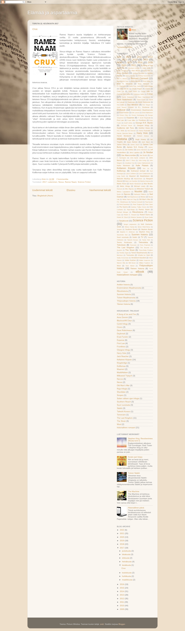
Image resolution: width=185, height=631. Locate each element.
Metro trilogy (125, 186)
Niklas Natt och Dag (129, 199)
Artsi (134, 30)
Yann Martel (130, 266)
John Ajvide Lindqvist (137, 158)
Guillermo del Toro (125, 128)
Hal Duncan (131, 130)
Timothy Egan (123, 253)
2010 (128, 57)
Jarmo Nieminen (141, 150)
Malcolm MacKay (123, 179)
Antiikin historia (123, 285)
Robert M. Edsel (122, 217)
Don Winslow (133, 105)
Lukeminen (52, 182)
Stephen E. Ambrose (127, 232)
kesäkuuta (126, 565)
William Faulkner (144, 263)
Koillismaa (121, 171)
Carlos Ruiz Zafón (135, 86)
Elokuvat (121, 110)
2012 (150, 57)
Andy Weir (146, 70)
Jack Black (146, 142)
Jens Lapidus (134, 153)
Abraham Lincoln (133, 68)
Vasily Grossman (122, 258)
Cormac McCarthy (123, 94)
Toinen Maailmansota (139, 253)
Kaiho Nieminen (123, 166)
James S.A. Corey (135, 147)
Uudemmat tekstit (42, 190)
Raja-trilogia (131, 209)
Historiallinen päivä (136, 508)
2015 (145, 59)
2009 (119, 57)
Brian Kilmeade (143, 84)
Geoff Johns (128, 123)
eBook (140, 271)
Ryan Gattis (149, 217)
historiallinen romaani (127, 274)
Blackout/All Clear (122, 81)
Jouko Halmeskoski (143, 163)
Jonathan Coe (129, 163)
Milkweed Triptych (143, 189)
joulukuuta (126, 551)
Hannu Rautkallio (144, 130)
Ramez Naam (71, 182)
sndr (102, 624)
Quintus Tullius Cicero (138, 207)
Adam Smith (146, 68)
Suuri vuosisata (123, 237)
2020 (123, 65)
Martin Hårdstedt (135, 184)
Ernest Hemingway (138, 115)
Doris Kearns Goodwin (125, 107)
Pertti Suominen (124, 204)
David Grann (141, 99)
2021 (133, 65)
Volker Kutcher (130, 260)
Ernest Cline (124, 115)
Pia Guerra (123, 207)
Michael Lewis (139, 186)
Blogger (122, 624)
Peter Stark (149, 204)
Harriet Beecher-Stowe (125, 133)
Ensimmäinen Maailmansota (142, 110)
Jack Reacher (123, 356)
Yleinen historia (137, 269)
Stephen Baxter (147, 229)
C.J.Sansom (121, 86)
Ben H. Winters (122, 78)
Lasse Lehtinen (131, 173)
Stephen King (144, 232)
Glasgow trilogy (143, 125)
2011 (139, 57)
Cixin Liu (120, 91)
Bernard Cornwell (139, 78)
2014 (134, 59)
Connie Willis (145, 91)
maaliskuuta (127, 580)
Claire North (132, 91)
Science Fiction (84, 182)
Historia (122, 139)
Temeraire (133, 245)
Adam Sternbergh (123, 70)
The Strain (130, 250)
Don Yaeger (146, 105)
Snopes (119, 229)
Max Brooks (148, 184)
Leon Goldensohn (144, 173)
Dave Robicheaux (124, 100)
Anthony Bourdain (139, 73)
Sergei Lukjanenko (130, 224)
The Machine (133, 491)
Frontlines (142, 120)
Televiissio (121, 245)
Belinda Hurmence (144, 76)
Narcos (127, 194)
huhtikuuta (127, 576)
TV (142, 237)
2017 (44, 182)
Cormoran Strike (138, 94)
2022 (122, 530)
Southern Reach (131, 229)
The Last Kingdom (125, 248)
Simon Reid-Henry (144, 227)
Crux (35, 29)
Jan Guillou (129, 150)
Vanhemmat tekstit (100, 190)
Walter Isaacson (144, 260)
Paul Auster (149, 202)
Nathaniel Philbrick (140, 194)
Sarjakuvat (123, 221)
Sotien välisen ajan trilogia (128, 398)
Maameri (132, 176)
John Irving (142, 160)
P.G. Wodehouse (122, 202)
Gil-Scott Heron (126, 125)
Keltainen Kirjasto (126, 168)
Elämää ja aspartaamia (52, 12)
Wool (119, 266)
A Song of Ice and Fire (126, 314)
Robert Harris (145, 215)
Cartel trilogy (148, 86)
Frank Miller (131, 120)
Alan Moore (136, 71)
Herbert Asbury (143, 136)
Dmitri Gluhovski (144, 102)
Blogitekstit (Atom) (45, 196)
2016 (119, 62)
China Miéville (124, 89)
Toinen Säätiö (134, 473)
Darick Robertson (128, 97)
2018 (140, 62)
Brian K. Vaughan (124, 84)
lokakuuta (126, 554)
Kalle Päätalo (142, 165)
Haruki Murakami (124, 136)
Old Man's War (144, 199)
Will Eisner (132, 263)
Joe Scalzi (143, 155)
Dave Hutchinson (144, 97)
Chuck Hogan (137, 89)
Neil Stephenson (132, 197)
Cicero (147, 89)
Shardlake (121, 392)
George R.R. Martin (144, 123)
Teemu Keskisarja (124, 242)
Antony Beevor (130, 76)
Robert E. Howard (130, 215)
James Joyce (135, 144)
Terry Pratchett (145, 245)
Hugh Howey (140, 139)
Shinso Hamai (129, 227)
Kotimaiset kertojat (138, 171)
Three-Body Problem (146, 250)
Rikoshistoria (137, 212)
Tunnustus (130, 255)
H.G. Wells (120, 130)
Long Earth (121, 176)
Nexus (61, 182)
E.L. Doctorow (143, 107)
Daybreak (131, 102)
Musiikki (138, 191)
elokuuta (126, 558)
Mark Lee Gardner (131, 181)
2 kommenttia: (62, 179)
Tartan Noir (146, 240)
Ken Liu (146, 168)
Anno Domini (122, 73)
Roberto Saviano (136, 217)
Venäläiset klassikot (138, 258)
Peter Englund (137, 204)
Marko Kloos (121, 184)
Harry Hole (142, 133)
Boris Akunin (135, 81)
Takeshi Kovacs (132, 240)
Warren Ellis (121, 263)
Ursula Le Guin (144, 255)
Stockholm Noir (122, 235)
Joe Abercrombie (128, 155)
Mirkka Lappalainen (123, 192)
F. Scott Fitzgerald (144, 118)
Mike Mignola (129, 189)
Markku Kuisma (145, 181)
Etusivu (71, 190)
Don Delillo (120, 105)
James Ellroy (122, 145)
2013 (124, 59)
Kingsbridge (122, 363)
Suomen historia (140, 234)
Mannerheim (138, 179)
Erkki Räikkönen (147, 112)
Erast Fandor (124, 113)
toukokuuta (127, 573)
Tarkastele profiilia (124, 47)
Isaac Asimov (132, 142)
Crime (150, 94)
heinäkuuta (127, 562)
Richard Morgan (122, 212)
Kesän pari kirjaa (135, 457)
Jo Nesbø (148, 152)
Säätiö (134, 237)
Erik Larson (135, 112)
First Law (120, 120)
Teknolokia (143, 242)
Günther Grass (144, 128)
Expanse (130, 118)
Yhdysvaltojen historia (126, 301)
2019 (150, 62)
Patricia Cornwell (136, 202)
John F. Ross (130, 160)
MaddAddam (145, 176)
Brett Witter (146, 81)
